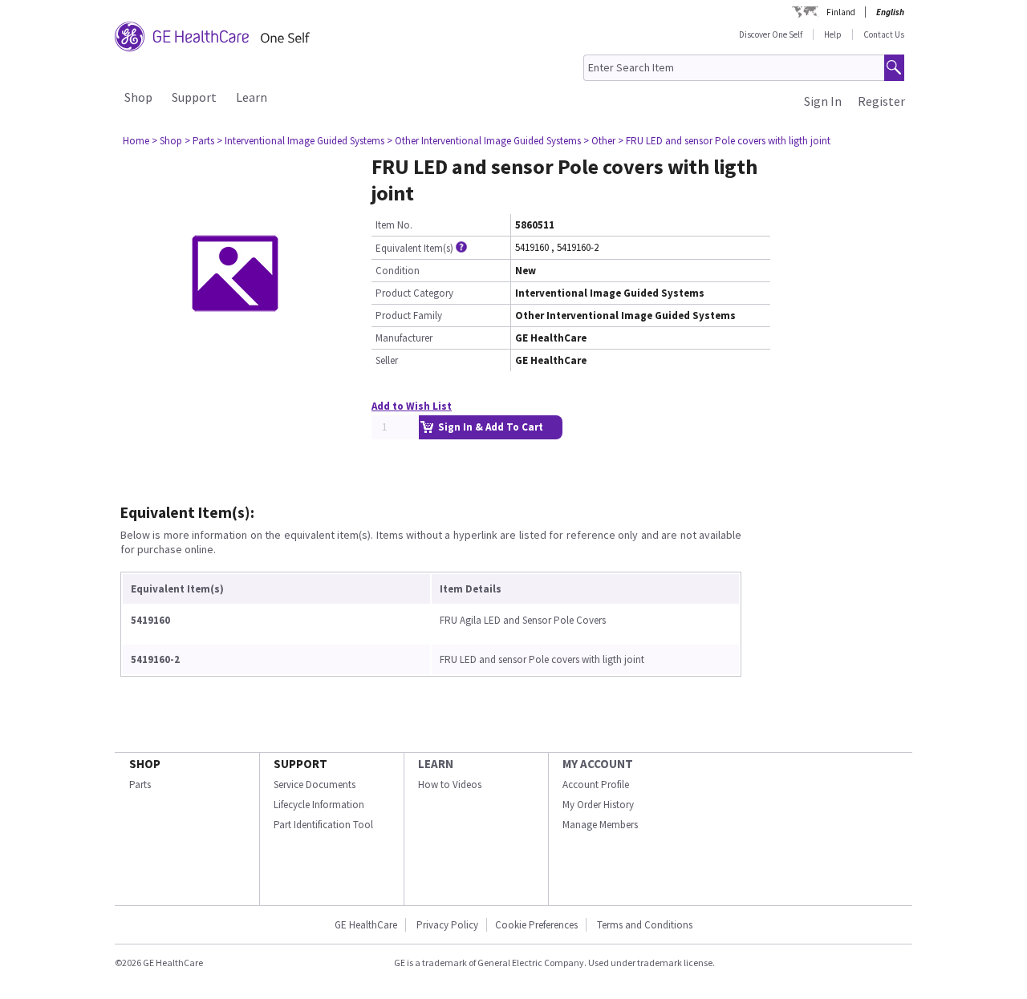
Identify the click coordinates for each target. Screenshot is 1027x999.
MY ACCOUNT (597, 763)
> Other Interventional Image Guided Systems (484, 141)
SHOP (144, 763)
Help (833, 34)
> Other (599, 141)
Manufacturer (403, 338)
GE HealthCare (366, 925)
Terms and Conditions (644, 925)
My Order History (598, 804)
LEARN (435, 763)
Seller (386, 360)
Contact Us (883, 34)
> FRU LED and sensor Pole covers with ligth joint (724, 141)
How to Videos (449, 784)
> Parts (199, 141)
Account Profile (595, 784)
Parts (140, 784)
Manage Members (600, 824)
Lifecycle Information (319, 804)
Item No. (393, 225)
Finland (840, 12)
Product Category (414, 293)
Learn (251, 97)
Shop (138, 97)
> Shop (167, 141)
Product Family (408, 315)
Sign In (823, 101)
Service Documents (314, 784)
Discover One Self (770, 34)
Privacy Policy (446, 925)
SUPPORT (300, 763)
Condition (397, 270)
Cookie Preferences (536, 925)
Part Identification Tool (323, 824)
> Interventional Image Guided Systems (300, 141)
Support (194, 97)
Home (136, 141)
